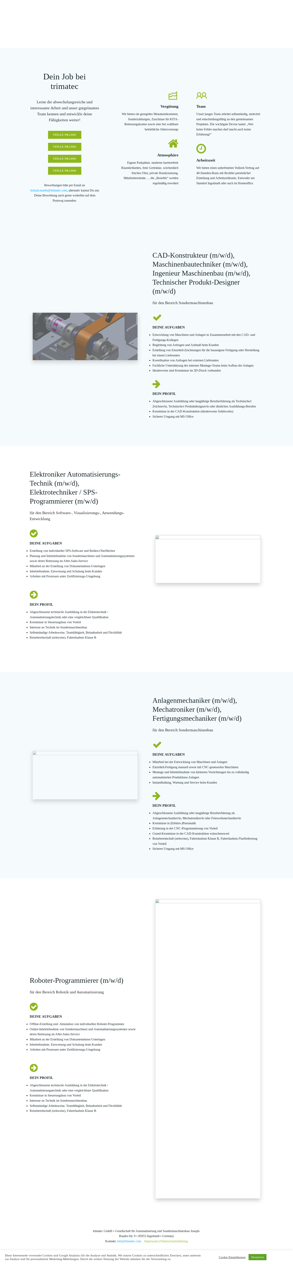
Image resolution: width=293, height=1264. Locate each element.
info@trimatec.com (129, 1241)
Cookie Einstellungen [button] (232, 1257)
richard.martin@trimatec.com (48, 190)
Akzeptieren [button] (257, 1257)
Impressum (151, 1241)
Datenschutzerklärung (174, 1241)
